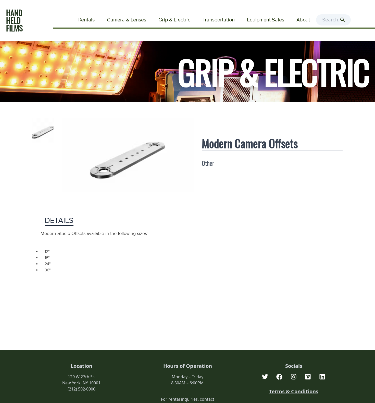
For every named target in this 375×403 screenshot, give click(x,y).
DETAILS (59, 220)
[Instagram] (293, 377)
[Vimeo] (308, 377)
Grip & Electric (174, 20)
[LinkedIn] (322, 377)
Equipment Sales (265, 20)
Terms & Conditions (293, 391)
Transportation (219, 20)
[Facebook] (279, 377)
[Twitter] (265, 377)
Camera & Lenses (126, 20)
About (303, 20)
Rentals (86, 20)
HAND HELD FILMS (14, 20)
